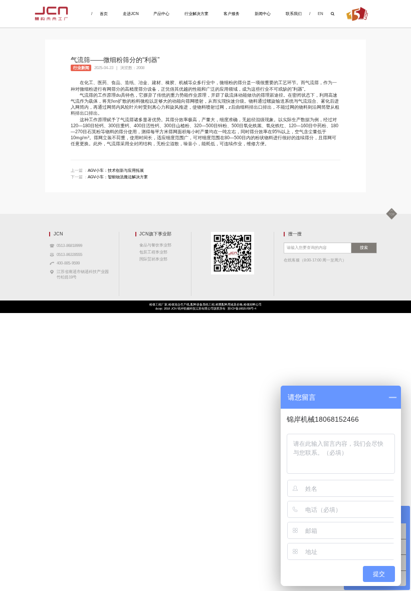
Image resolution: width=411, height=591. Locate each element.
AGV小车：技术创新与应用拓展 (116, 170)
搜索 (364, 247)
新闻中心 (263, 14)
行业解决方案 (196, 14)
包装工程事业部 (153, 252)
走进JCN (131, 14)
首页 (104, 14)
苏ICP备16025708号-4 (242, 308)
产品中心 (161, 14)
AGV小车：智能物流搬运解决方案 (118, 177)
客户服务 (232, 14)
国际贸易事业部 (153, 259)
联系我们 (294, 14)
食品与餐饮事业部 (155, 245)
